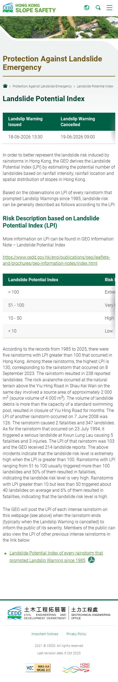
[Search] (98, 7)
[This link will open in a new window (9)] (59, 613)
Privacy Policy (76, 634)
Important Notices (45, 634)
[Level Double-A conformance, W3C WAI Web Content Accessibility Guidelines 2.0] (42, 667)
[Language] (86, 7)
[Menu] (109, 7)
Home (5, 85)
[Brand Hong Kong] (76, 667)
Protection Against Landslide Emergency (42, 86)
